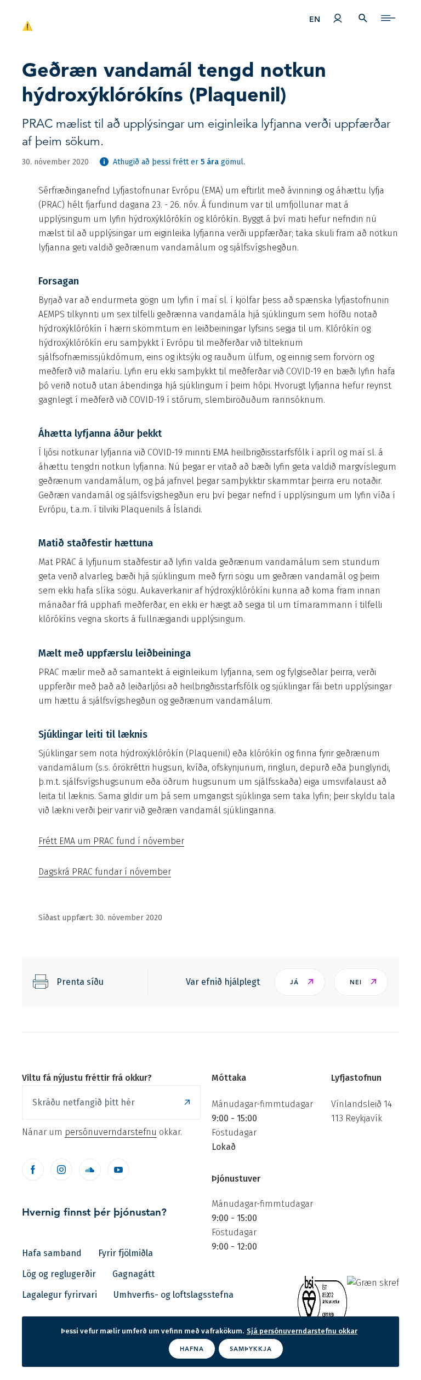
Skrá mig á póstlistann (187, 1102)
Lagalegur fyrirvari (59, 1295)
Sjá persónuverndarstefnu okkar (302, 1331)
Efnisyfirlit (388, 18)
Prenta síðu (80, 982)
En (314, 19)
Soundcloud (90, 1169)
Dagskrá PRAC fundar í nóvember (104, 871)
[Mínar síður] (338, 18)
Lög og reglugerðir (59, 1274)
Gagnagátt (133, 1274)
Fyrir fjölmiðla (125, 1253)
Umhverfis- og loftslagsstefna (173, 1295)
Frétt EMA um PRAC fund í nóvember (111, 841)
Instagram (61, 1169)
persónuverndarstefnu (111, 1132)
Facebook (33, 1169)
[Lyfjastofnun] (58, 21)
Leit (363, 18)
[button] (299, 982)
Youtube (118, 1169)
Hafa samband (52, 1253)
